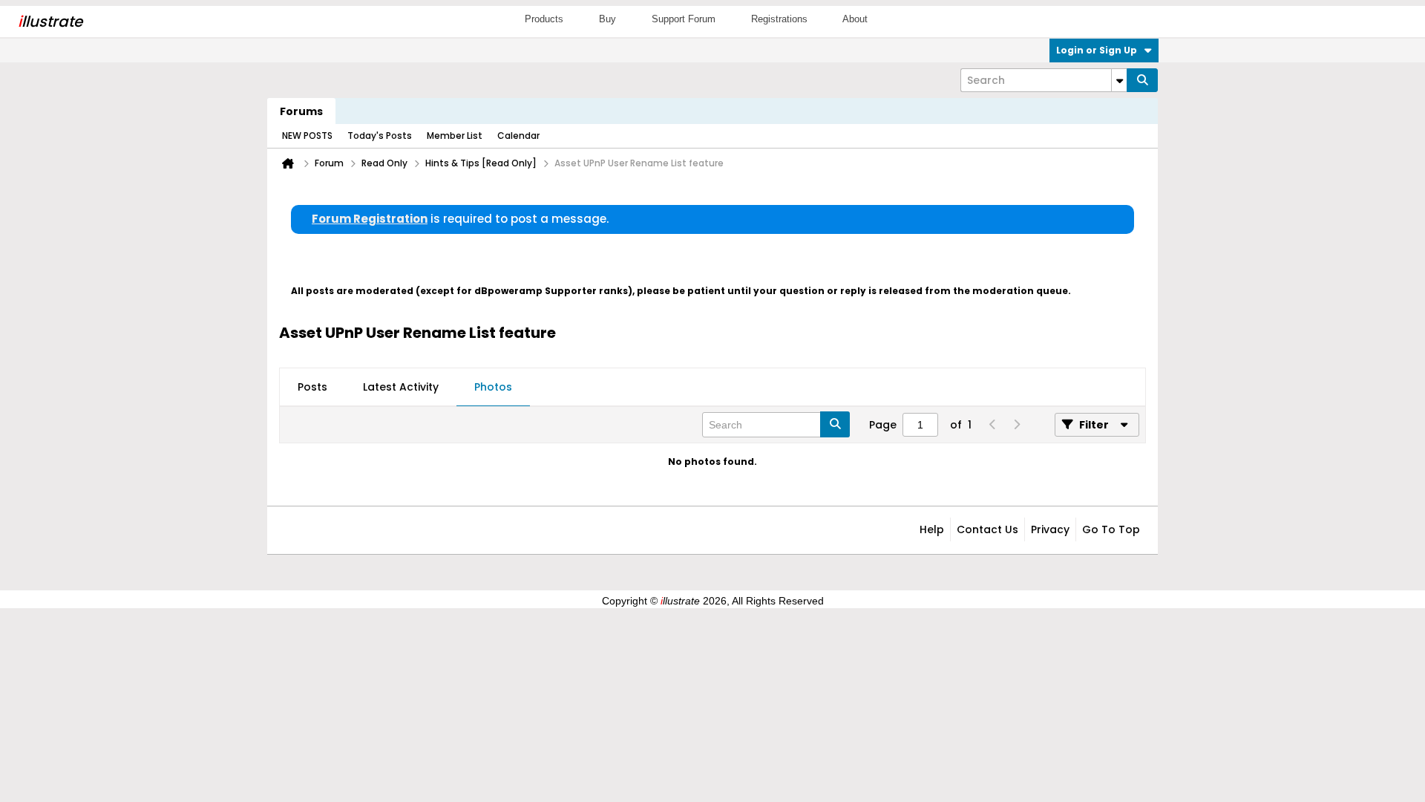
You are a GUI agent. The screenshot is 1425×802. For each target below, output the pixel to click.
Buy (607, 19)
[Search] (1142, 80)
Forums (301, 111)
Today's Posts (379, 135)
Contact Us (987, 529)
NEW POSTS (307, 135)
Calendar (518, 135)
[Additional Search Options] (1119, 80)
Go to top (1111, 529)
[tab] (312, 387)
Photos (493, 386)
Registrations (779, 19)
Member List (454, 135)
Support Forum (683, 19)
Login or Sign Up (1096, 50)
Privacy (1050, 529)
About (855, 19)
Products (544, 19)
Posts (312, 386)
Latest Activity (401, 386)
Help (932, 529)
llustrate (50, 21)
